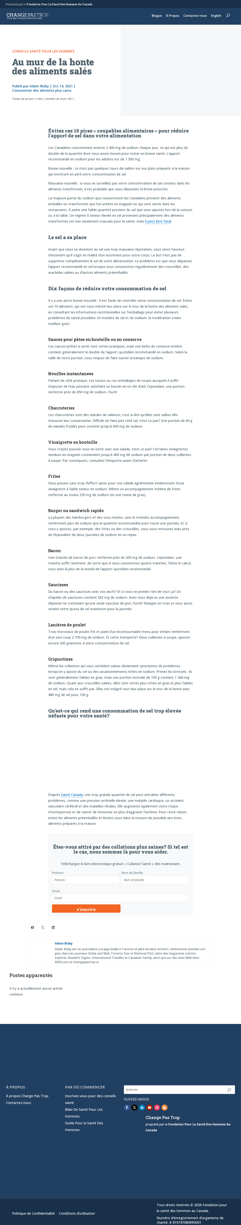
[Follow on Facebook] (127, 1108)
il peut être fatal (158, 221)
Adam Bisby (39, 86)
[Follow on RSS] (165, 1108)
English (216, 16)
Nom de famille (132, 873)
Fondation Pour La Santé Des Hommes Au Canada (59, 4)
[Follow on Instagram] (157, 1108)
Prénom (57, 873)
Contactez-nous (195, 16)
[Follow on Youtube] (149, 1108)
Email (56, 891)
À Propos (172, 16)
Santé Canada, (72, 794)
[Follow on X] (134, 1108)
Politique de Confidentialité (33, 1214)
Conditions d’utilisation (77, 1214)
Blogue (157, 16)
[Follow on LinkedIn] (142, 1108)
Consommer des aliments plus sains (41, 90)
